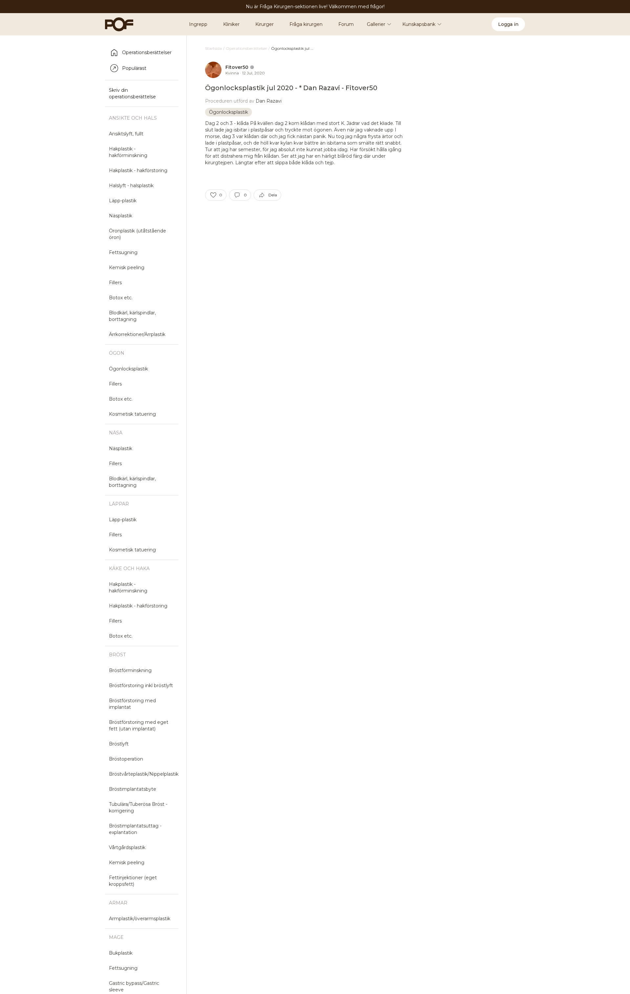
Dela (272, 194)
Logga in (508, 24)
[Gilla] (213, 195)
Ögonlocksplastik (228, 112)
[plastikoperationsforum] (115, 24)
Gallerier (376, 24)
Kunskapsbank (418, 24)
